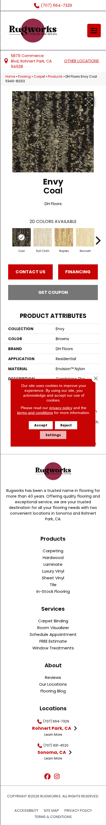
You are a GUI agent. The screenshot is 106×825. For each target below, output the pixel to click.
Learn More (53, 734)
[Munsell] (85, 237)
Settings (53, 434)
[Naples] (63, 237)
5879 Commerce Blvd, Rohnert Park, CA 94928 (31, 61)
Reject (66, 425)
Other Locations (81, 61)
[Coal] (21, 237)
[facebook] (47, 776)
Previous (8, 238)
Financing (78, 272)
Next (98, 238)
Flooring (24, 76)
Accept (40, 425)
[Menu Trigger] (94, 30)
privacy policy (60, 407)
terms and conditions (35, 412)
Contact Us (30, 272)
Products (55, 76)
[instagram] (57, 776)
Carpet (39, 76)
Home (10, 76)
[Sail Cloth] (42, 237)
